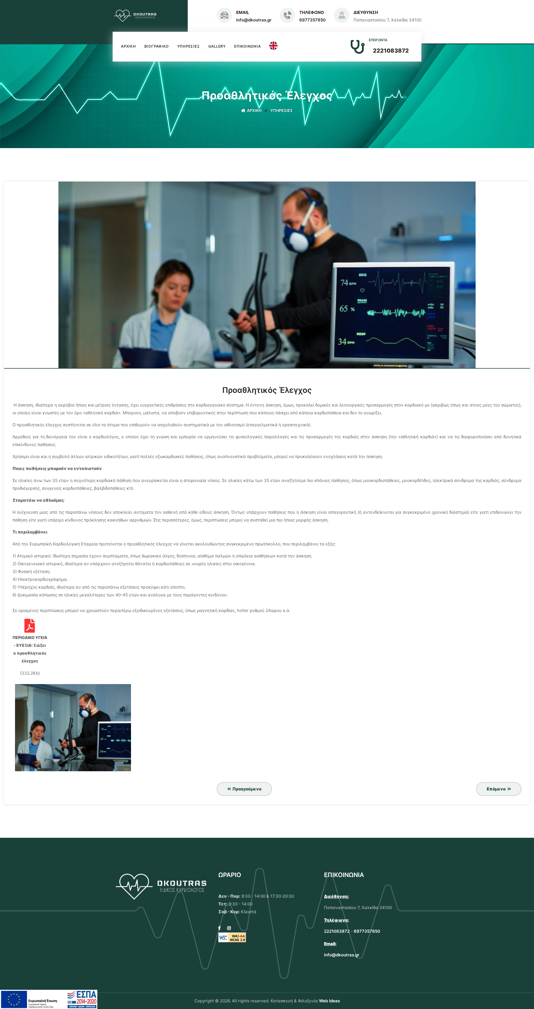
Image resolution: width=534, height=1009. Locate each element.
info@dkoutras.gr (253, 20)
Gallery (217, 46)
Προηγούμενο (246, 789)
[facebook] (219, 928)
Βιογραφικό (156, 46)
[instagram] (229, 928)
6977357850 (312, 20)
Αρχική (128, 46)
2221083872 (391, 50)
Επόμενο (496, 789)
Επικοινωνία (247, 46)
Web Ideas (329, 1000)
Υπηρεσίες (188, 46)
